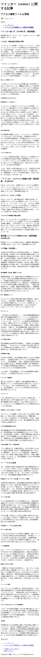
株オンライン (9, 651)
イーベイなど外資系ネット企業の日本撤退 (19, 645)
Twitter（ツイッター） (12, 649)
